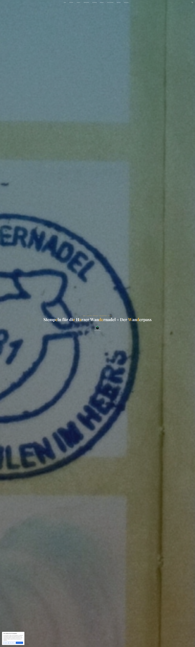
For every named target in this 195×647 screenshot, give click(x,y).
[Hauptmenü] (192, 2)
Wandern (110, 315)
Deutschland (89, 315)
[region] (13, 638)
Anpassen (6, 642)
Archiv (84, 315)
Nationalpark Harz (103, 315)
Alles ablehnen (12, 642)
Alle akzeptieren (19, 642)
